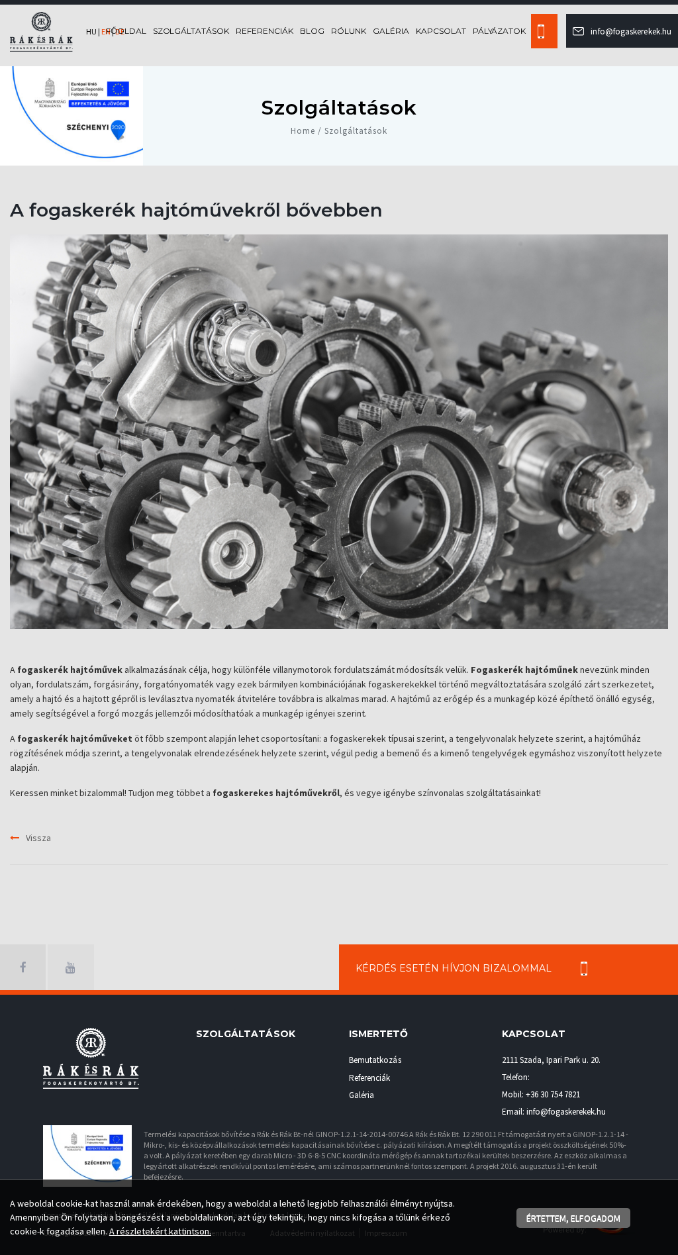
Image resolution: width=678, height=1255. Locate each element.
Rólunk (348, 31)
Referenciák (264, 31)
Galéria (391, 31)
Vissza (38, 838)
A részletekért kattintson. (160, 1231)
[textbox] (339, 731)
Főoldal (126, 31)
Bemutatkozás (375, 1060)
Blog (312, 31)
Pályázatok (499, 31)
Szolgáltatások (191, 31)
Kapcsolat (441, 31)
